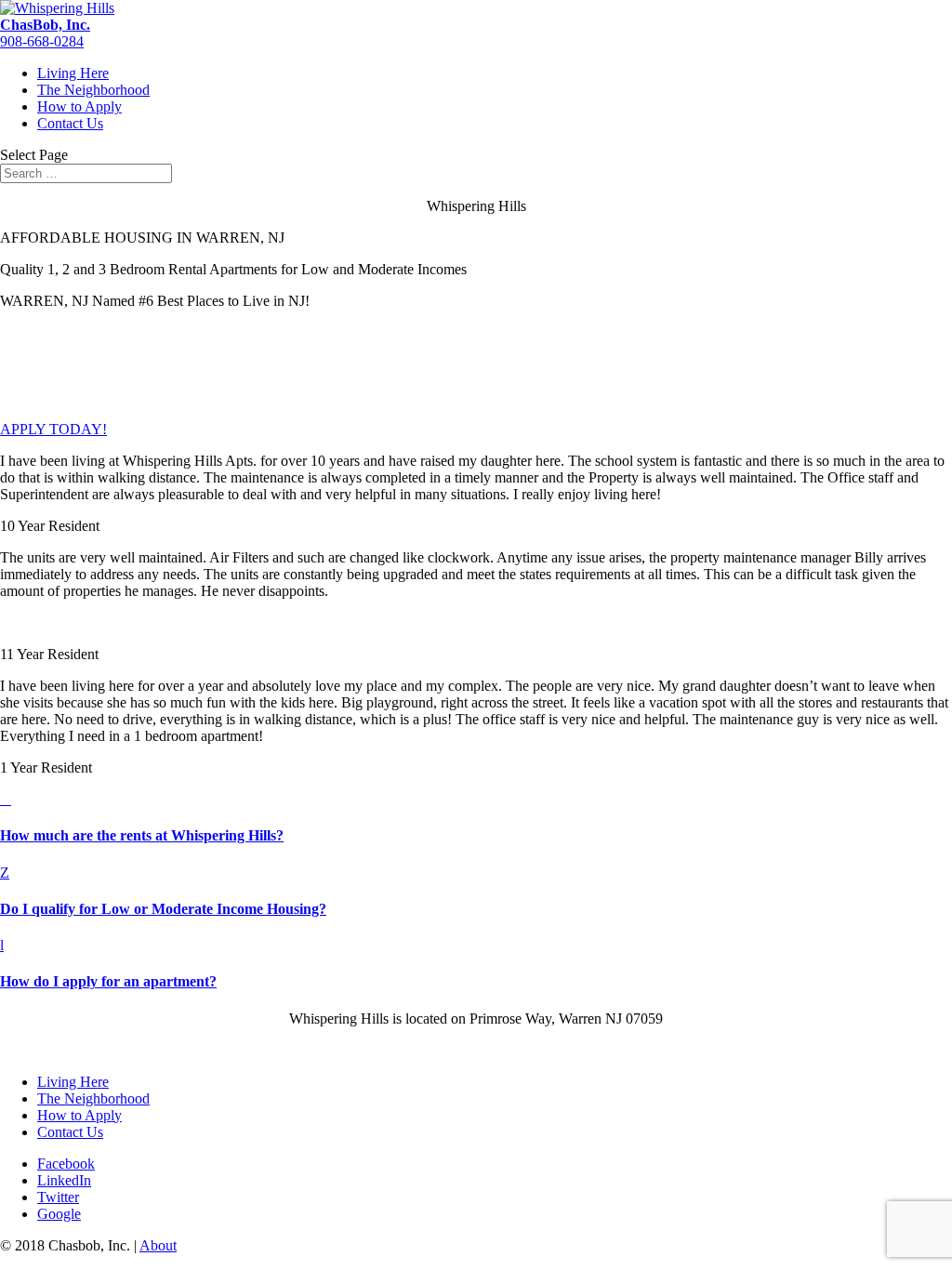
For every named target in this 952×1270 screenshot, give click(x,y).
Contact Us (70, 123)
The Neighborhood (93, 90)
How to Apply (79, 106)
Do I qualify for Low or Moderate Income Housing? (163, 909)
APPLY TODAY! (53, 429)
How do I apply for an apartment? (108, 981)
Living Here (73, 73)
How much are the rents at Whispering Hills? (142, 835)
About (158, 1245)
